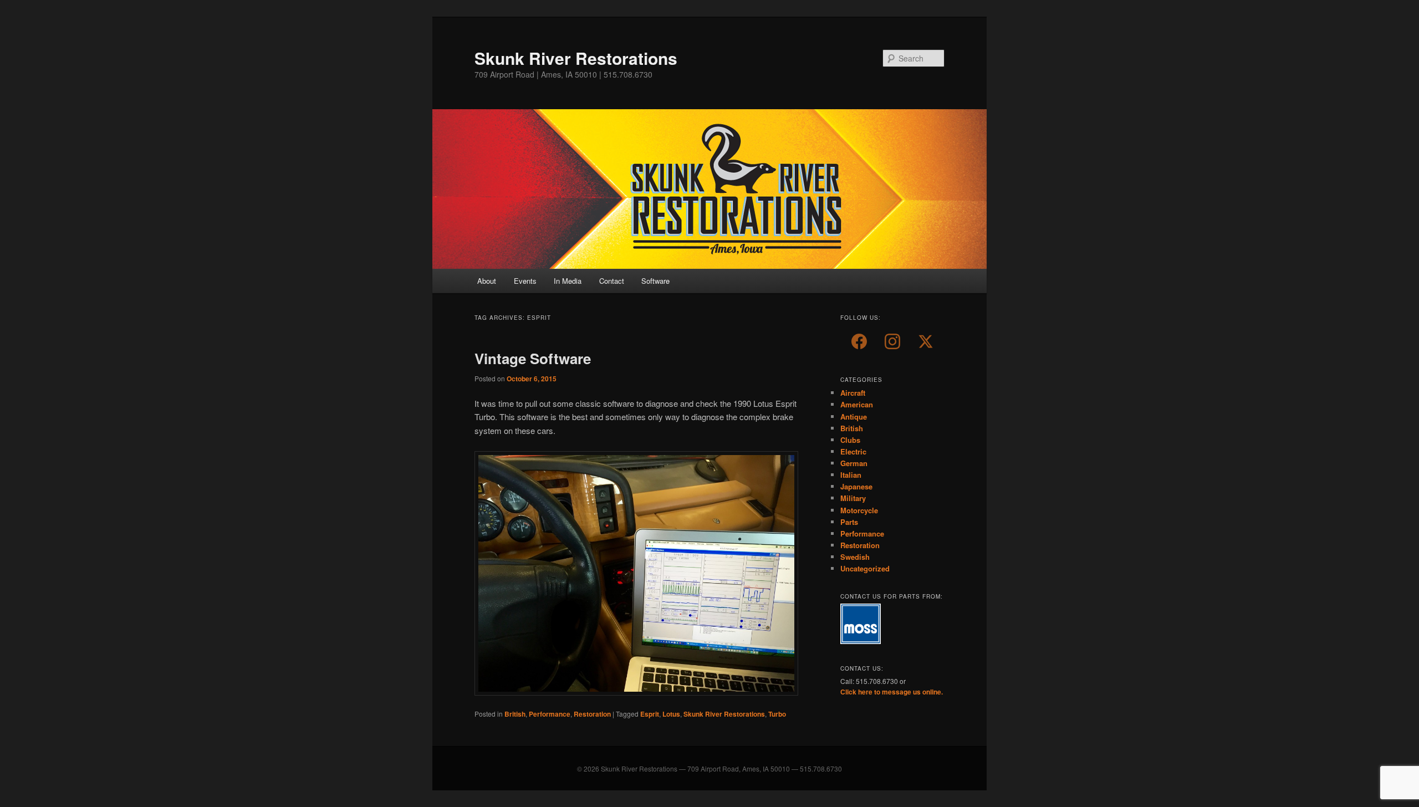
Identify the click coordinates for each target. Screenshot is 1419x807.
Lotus (671, 714)
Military (853, 498)
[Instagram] (892, 341)
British (514, 714)
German (853, 463)
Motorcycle (859, 510)
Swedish (855, 556)
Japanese (856, 486)
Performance (549, 714)
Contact (611, 280)
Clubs (850, 440)
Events (525, 280)
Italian (850, 474)
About (486, 280)
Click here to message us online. (891, 692)
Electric (853, 451)
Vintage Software (532, 358)
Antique (853, 416)
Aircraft (852, 392)
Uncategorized (865, 568)
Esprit (649, 714)
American (856, 404)
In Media (567, 280)
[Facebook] (859, 341)
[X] (925, 341)
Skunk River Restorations (575, 58)
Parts (849, 522)
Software (655, 280)
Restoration (592, 714)
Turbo (777, 714)
